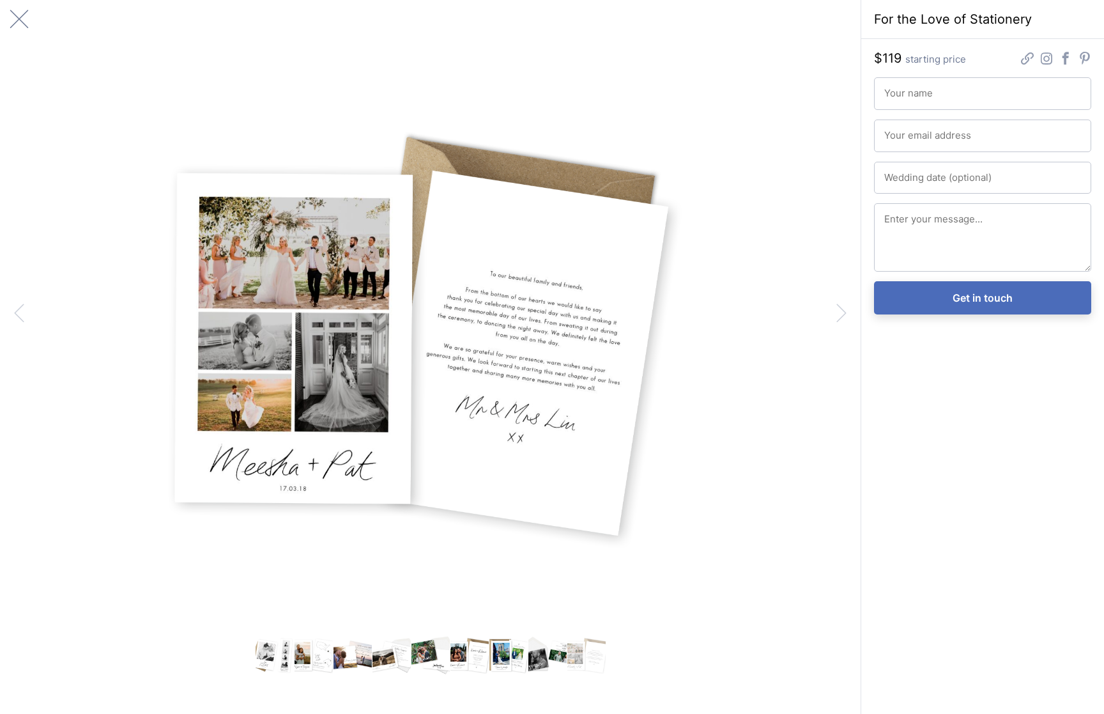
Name (894, 87)
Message (900, 213)
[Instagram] (1046, 59)
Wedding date (908, 171)
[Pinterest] (1084, 59)
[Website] (1027, 59)
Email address (908, 129)
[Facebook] (1065, 59)
